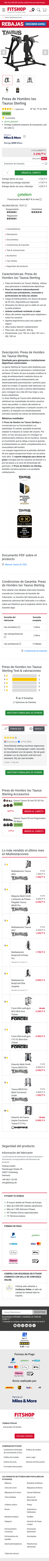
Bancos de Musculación (32, 1498)
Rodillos (30, 1517)
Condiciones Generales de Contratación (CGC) (13, 1451)
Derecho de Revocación (35, 1462)
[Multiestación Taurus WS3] (28, 864)
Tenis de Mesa (10, 1497)
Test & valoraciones (16, 250)
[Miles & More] (25, 1399)
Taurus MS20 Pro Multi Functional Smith (19, 1092)
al (12, 1427)
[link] (13, 1235)
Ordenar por (15, 728)
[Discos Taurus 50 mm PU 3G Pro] (8, 803)
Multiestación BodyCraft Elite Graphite (18, 983)
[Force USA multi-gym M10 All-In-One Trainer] (28, 1001)
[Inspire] (19, 1128)
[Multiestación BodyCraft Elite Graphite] (28, 973)
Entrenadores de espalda (11, 1537)
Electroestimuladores (13, 1544)
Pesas (29, 1505)
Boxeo (7, 1509)
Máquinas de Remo (34, 1488)
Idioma (38, 728)
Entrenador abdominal (31, 1530)
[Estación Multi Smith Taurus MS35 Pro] (28, 1057)
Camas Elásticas (33, 1492)
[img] (24, 136)
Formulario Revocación (13, 1467)
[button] (7, 80)
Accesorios (12, 255)
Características (13, 229)
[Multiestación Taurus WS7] (28, 920)
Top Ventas (12, 261)
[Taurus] (12, 32)
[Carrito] (45, 10)
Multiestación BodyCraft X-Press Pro (19, 955)
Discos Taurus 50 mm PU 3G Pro (29, 800)
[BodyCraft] (19, 962)
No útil (15, 762)
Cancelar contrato (24, 1436)
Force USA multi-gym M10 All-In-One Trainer (21, 1011)
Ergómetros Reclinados (31, 1510)
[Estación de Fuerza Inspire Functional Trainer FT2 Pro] (28, 1110)
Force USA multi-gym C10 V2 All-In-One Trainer (21, 1039)
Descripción (12, 234)
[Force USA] (19, 1019)
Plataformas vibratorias (32, 1545)
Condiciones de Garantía (18, 245)
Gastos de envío (10, 1462)
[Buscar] (38, 10)
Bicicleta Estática (11, 1517)
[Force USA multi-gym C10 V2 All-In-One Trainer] (28, 1029)
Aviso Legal (30, 1457)
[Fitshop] (16, 10)
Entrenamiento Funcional (11, 1530)
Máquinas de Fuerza (13, 1492)
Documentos (12, 239)
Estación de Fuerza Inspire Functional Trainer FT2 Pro (20, 1120)
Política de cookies (33, 1450)
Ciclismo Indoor (11, 1505)
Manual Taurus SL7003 (16, 564)
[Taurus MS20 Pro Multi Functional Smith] (28, 1082)
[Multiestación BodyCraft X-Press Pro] (28, 945)
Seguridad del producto (17, 266)
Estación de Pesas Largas (34, 1522)
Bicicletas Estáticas (35, 1483)
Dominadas (31, 1536)
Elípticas (8, 1483)
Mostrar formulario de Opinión (24, 713)
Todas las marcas (12, 1553)
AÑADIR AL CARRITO (31, 173)
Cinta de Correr (11, 1488)
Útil (7, 762)
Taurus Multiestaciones (13, 17)
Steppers (8, 1521)
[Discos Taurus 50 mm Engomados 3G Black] (8, 822)
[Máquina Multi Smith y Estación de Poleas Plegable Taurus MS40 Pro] (28, 889)
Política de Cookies (11, 1457)
